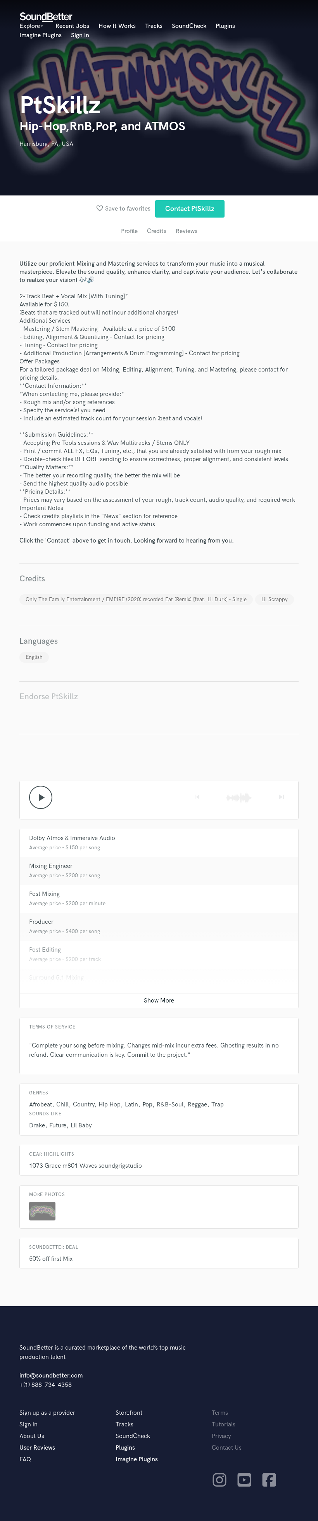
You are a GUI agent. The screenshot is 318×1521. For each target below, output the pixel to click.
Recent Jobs (72, 26)
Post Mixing (44, 894)
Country (83, 1104)
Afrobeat (40, 1104)
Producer (41, 922)
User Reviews (37, 1448)
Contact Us (227, 1448)
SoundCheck (189, 26)
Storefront (129, 1413)
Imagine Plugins (40, 35)
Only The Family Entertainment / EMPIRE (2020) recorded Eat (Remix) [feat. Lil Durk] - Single (136, 599)
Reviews (186, 231)
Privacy (221, 1436)
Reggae (197, 1104)
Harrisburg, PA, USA (46, 144)
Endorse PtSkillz (48, 697)
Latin (131, 1104)
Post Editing (45, 950)
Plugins (225, 26)
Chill (62, 1104)
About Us (31, 1436)
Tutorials (223, 1424)
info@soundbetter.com (51, 1375)
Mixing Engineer (51, 866)
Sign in (80, 35)
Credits (156, 231)
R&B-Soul (170, 1104)
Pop (147, 1104)
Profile (129, 231)
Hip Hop (110, 1104)
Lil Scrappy (274, 599)
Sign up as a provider (47, 1413)
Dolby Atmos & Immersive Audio (72, 838)
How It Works (117, 26)
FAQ (25, 1459)
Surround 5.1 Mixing (56, 978)
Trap (217, 1104)
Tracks (153, 26)
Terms (220, 1413)
